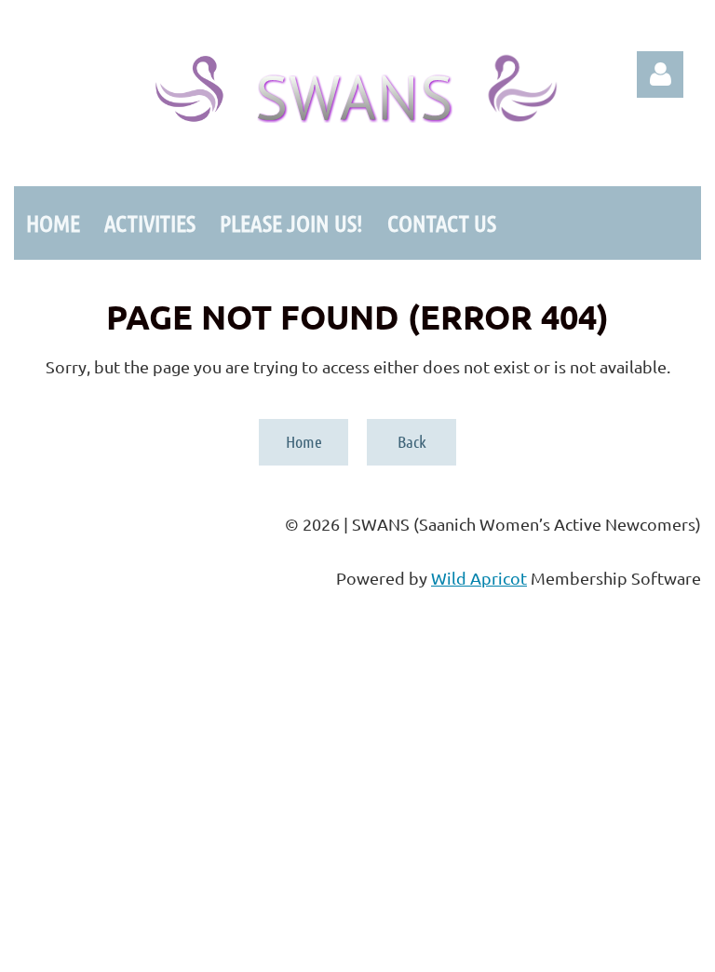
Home (304, 441)
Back (412, 441)
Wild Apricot (479, 577)
